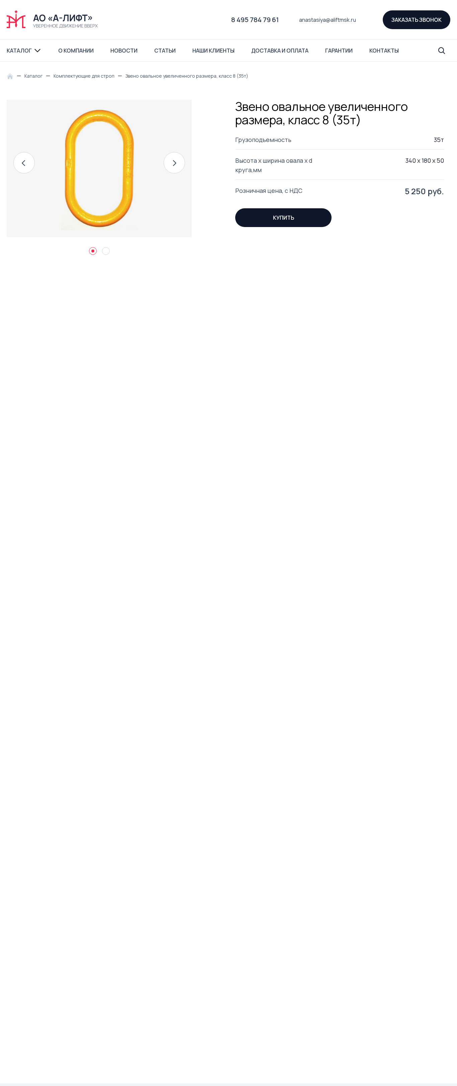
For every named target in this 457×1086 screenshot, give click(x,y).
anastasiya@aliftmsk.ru (327, 19)
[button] (24, 162)
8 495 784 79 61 (255, 19)
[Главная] (12, 76)
